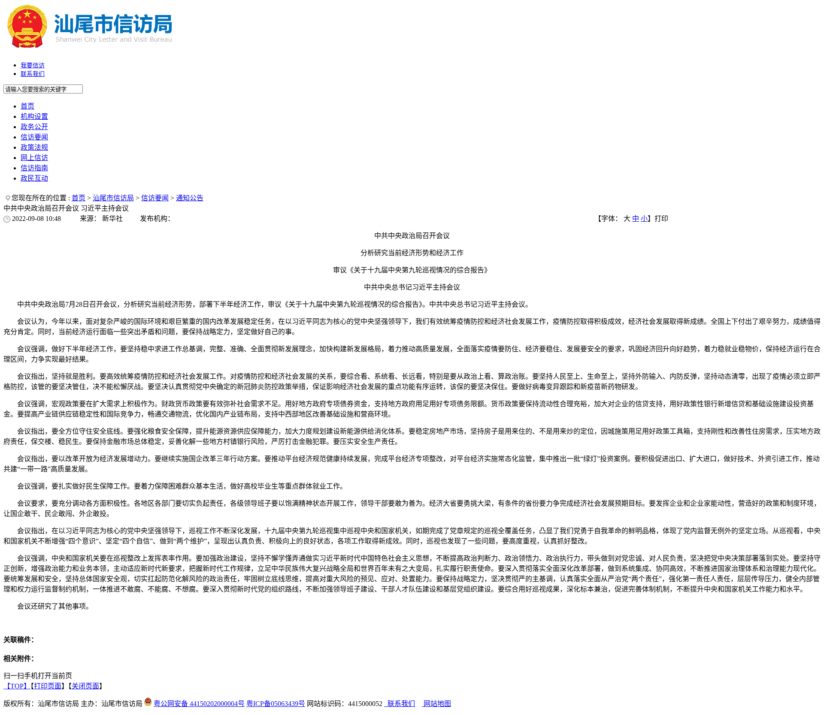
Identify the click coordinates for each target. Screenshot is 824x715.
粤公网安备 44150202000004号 (199, 703)
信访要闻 (34, 137)
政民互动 (34, 178)
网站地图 (436, 703)
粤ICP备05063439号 (275, 703)
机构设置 (34, 116)
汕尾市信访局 (113, 198)
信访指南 (34, 168)
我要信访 (33, 65)
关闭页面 (85, 686)
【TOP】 (16, 686)
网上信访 (34, 157)
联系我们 (33, 74)
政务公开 (34, 126)
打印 (661, 218)
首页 (27, 106)
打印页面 (47, 686)
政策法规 (34, 147)
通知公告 (189, 198)
